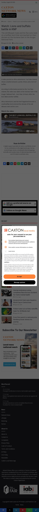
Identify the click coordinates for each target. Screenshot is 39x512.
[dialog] (19, 256)
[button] (19, 251)
